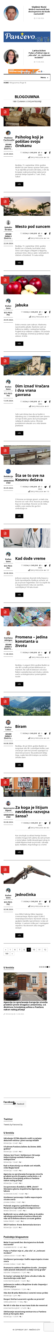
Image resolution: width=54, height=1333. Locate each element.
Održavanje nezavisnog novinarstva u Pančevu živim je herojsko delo (25, 1312)
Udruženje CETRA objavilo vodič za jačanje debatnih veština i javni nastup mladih (23, 1139)
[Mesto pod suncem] (27, 206)
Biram (20, 726)
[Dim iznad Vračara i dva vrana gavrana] (27, 365)
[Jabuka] (27, 284)
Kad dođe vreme (30, 558)
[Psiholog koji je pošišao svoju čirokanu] (27, 116)
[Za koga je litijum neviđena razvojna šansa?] (27, 787)
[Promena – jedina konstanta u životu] (27, 616)
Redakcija (8, 476)
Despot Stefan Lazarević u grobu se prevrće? (24, 1299)
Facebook (9, 1102)
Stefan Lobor (8, 728)
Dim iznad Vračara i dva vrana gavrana (32, 390)
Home (6, 83)
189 (6, 953)
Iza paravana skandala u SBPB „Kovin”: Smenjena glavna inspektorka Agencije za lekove (23, 1189)
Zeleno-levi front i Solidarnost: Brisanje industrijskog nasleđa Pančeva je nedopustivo (22, 1157)
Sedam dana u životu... (8, 146)
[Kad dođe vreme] (27, 538)
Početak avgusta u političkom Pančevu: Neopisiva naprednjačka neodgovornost (22, 1207)
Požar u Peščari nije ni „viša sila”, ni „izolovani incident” (39, 55)
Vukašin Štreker (8, 228)
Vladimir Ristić (39, 7)
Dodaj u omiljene (30, 152)
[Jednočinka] (27, 874)
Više (19, 184)
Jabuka (21, 305)
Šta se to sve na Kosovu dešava (29, 477)
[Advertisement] (27, 1054)
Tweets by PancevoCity (13, 1124)
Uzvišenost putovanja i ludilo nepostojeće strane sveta (23, 1198)
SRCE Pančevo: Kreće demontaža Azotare (22, 1224)
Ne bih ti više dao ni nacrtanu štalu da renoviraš (25, 1305)
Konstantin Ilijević (9, 809)
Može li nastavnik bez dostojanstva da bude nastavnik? (39, 11)
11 (39, 949)
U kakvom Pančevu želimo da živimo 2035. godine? (22, 1147)
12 (45, 949)
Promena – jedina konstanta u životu (31, 641)
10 (34, 949)
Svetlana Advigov (8, 639)
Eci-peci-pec (8, 313)
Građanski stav (9, 482)
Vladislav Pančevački (9, 138)
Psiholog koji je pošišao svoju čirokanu (29, 141)
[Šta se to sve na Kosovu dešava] (27, 455)
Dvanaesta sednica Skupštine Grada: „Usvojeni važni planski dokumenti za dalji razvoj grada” (25, 1268)
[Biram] (27, 706)
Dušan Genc (8, 307)
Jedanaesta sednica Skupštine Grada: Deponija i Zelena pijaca (26, 1285)
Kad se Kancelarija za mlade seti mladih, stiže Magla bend (22, 1166)
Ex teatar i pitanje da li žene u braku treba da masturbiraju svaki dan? (24, 1277)
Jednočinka (25, 894)
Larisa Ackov (39, 50)
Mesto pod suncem (32, 226)
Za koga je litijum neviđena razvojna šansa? (32, 812)
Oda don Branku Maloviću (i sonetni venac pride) (26, 1293)
